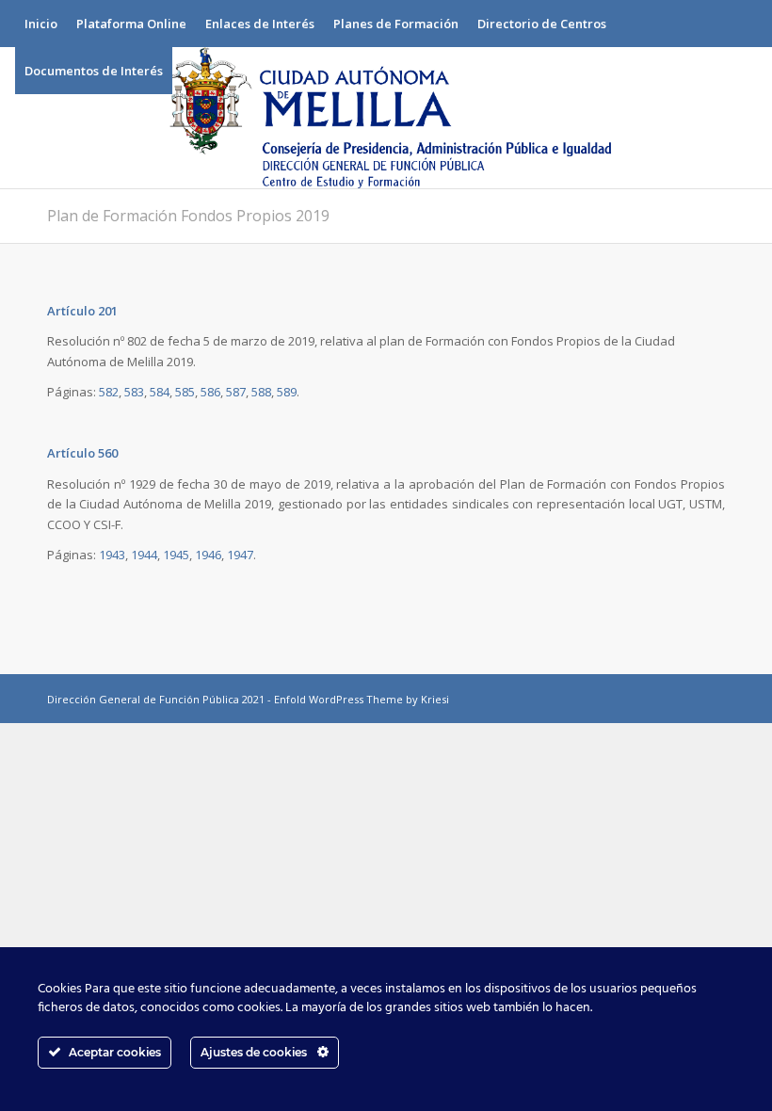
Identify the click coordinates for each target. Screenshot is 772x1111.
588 (261, 391)
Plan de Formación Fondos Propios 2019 (188, 215)
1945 (176, 554)
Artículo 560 (82, 452)
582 (109, 391)
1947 (240, 554)
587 (236, 391)
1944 (144, 554)
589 (287, 391)
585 (185, 391)
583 (134, 391)
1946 (208, 554)
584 (159, 391)
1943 (112, 554)
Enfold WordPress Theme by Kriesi (361, 699)
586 (210, 391)
